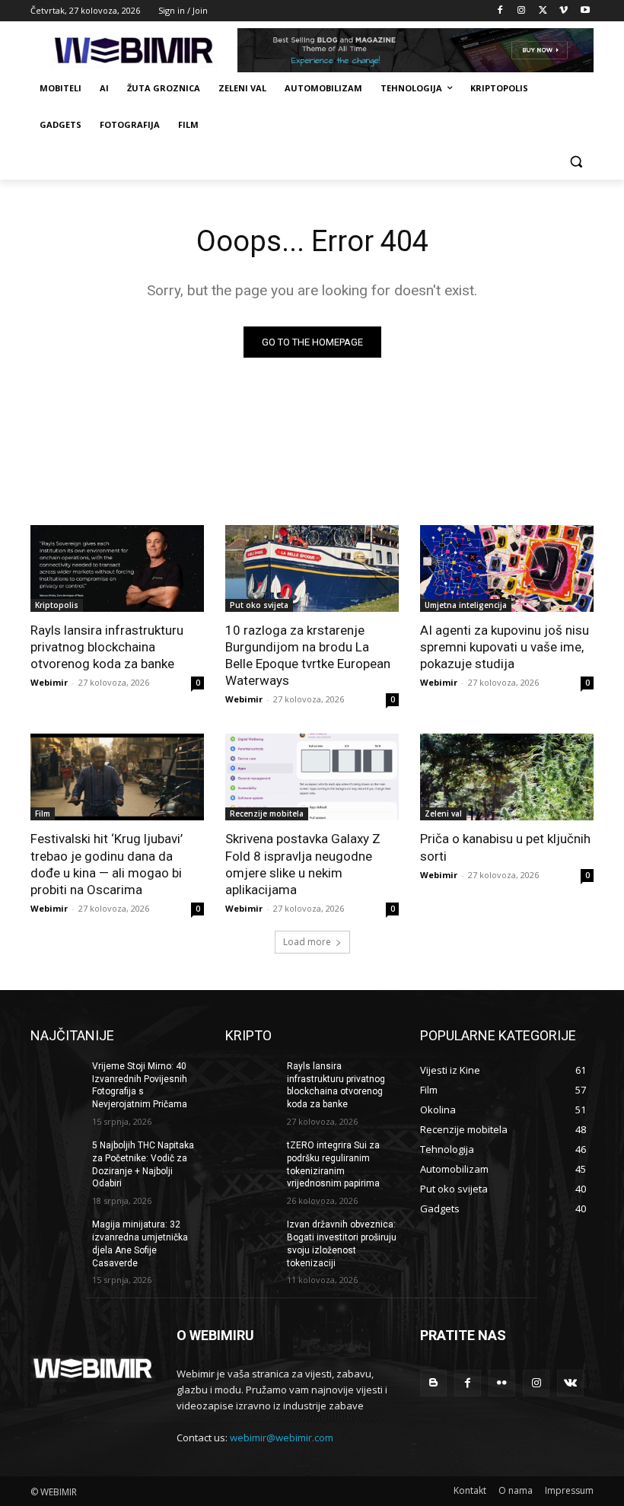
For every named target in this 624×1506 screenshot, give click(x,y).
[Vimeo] (563, 11)
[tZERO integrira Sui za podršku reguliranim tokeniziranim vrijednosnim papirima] (251, 1157)
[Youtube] (585, 11)
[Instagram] (521, 11)
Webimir (49, 682)
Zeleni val (443, 813)
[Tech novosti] (133, 50)
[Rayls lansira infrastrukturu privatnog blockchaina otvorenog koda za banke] (117, 568)
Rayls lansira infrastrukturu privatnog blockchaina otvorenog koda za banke (106, 646)
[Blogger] (433, 1383)
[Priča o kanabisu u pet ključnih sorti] (507, 777)
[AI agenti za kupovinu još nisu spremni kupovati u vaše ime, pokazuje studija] (507, 568)
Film (42, 813)
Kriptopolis (56, 605)
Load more (307, 941)
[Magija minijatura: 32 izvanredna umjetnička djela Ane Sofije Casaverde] (56, 1236)
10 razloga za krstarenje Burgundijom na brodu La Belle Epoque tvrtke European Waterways (307, 655)
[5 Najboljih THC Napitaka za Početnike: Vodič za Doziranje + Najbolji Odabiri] (56, 1157)
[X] (543, 11)
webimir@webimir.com (281, 1437)
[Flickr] (502, 1383)
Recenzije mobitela (267, 813)
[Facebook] (500, 11)
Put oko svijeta (259, 605)
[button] (576, 162)
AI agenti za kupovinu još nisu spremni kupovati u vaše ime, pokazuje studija (504, 646)
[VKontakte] (570, 1383)
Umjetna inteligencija (466, 605)
